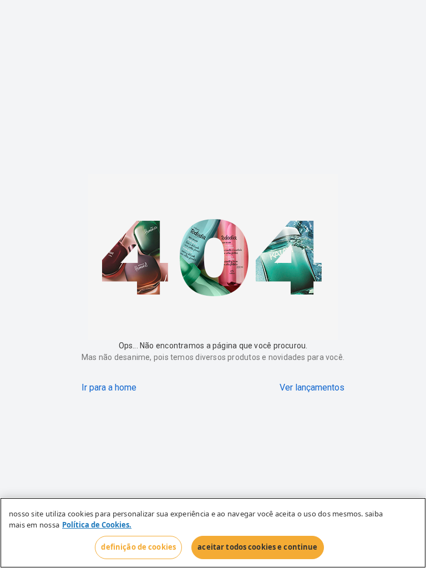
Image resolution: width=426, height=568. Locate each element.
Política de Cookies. (96, 525)
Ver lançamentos (312, 387)
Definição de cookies (138, 547)
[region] (213, 533)
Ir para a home (109, 387)
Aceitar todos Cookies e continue (257, 547)
